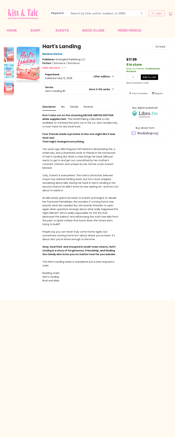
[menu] (87, 30)
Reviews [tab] (88, 106)
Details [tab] (74, 106)
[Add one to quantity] (138, 77)
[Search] (141, 13)
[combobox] (59, 13)
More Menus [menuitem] (129, 31)
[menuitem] (12, 30)
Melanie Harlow (52, 54)
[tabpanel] (80, 203)
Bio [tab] (63, 106)
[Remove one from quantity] (128, 77)
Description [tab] (49, 106)
